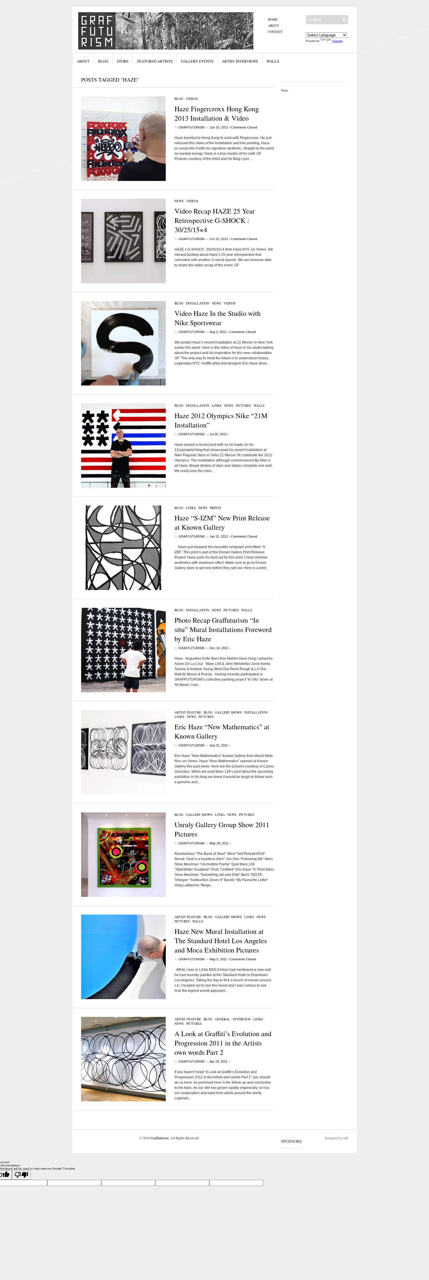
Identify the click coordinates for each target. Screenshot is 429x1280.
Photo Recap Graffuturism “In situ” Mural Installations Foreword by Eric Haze (223, 629)
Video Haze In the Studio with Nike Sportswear (218, 318)
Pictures (243, 405)
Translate (337, 41)
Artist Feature (188, 712)
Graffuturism (191, 127)
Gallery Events (197, 61)
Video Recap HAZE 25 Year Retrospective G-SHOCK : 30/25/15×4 (215, 220)
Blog (103, 61)
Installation (197, 303)
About (273, 25)
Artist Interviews (240, 61)
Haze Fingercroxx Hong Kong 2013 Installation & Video (217, 113)
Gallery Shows (228, 712)
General (222, 1019)
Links (217, 405)
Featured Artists (154, 61)
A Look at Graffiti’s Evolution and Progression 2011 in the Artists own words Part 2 (223, 1043)
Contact (275, 31)
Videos (192, 98)
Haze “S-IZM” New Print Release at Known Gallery (222, 522)
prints (215, 508)
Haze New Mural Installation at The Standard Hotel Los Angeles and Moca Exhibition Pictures (221, 941)
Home (273, 19)
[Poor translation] (21, 1175)
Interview (242, 1019)
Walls (272, 61)
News (179, 201)
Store (123, 61)
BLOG (179, 98)
